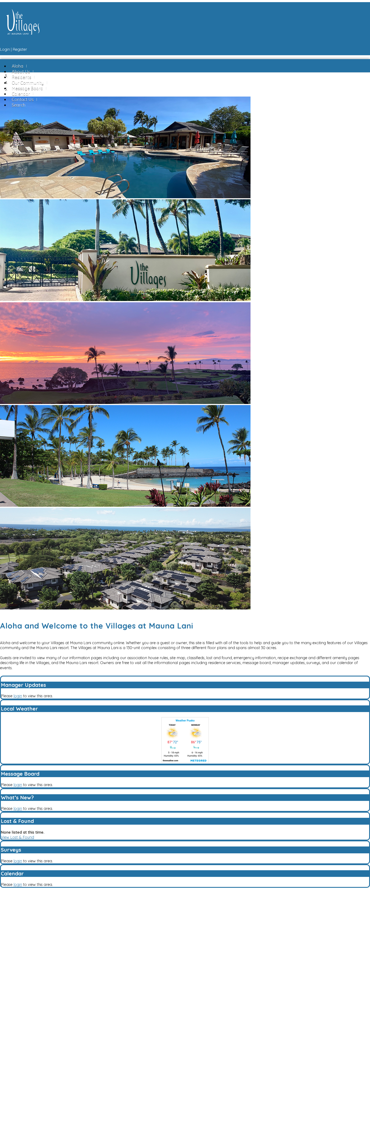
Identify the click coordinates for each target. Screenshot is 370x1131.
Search (18, 105)
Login (5, 49)
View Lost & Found (17, 837)
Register (20, 49)
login (17, 695)
